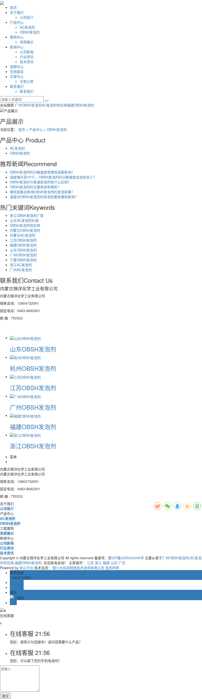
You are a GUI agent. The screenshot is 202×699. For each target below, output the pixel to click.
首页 (13, 7)
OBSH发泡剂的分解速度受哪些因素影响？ (42, 172)
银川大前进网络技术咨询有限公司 (78, 567)
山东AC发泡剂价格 (24, 220)
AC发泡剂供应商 (54, 105)
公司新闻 (27, 51)
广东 (121, 562)
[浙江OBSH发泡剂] (25, 434)
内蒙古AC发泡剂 (22, 235)
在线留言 (17, 71)
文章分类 (27, 81)
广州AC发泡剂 (21, 269)
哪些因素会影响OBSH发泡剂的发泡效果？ (42, 191)
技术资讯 (27, 61)
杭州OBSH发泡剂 (33, 368)
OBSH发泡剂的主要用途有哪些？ (35, 186)
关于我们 (17, 12)
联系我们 (17, 86)
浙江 (98, 562)
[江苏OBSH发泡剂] (25, 376)
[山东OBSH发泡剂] (25, 337)
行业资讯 (27, 56)
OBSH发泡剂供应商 (25, 225)
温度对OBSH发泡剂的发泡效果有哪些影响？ (44, 196)
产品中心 (17, 22)
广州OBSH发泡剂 (28, 105)
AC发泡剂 (27, 27)
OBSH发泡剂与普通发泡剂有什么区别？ (40, 181)
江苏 (90, 562)
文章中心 (17, 76)
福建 (106, 562)
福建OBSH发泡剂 (80, 105)
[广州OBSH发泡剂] (25, 396)
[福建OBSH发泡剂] (25, 415)
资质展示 (27, 41)
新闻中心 (17, 46)
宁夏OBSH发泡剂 (23, 259)
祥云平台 (26, 567)
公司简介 (27, 17)
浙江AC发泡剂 (21, 264)
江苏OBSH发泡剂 (23, 240)
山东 (114, 562)
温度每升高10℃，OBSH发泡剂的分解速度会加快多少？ (53, 177)
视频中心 (17, 66)
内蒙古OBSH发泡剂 (25, 230)
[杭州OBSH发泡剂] (25, 357)
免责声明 (112, 567)
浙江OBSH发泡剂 (33, 445)
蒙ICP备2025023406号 (126, 557)
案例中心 (17, 37)
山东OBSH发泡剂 (23, 249)
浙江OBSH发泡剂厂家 (27, 215)
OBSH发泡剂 (30, 32)
